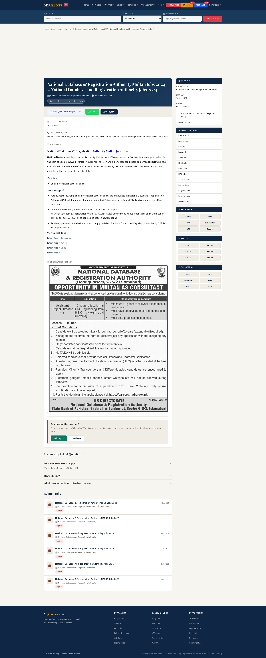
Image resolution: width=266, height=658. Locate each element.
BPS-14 (188, 258)
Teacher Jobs (183, 179)
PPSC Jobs (182, 168)
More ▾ (161, 5)
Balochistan (210, 223)
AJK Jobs (118, 638)
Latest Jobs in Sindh (56, 247)
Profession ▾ (132, 5)
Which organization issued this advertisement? (67, 483)
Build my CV (58, 438)
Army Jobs (182, 157)
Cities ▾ (120, 5)
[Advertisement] (133, 54)
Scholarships (173, 653)
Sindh (210, 216)
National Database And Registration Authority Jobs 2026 (84, 533)
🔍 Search (48, 14)
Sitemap (144, 653)
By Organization (185, 653)
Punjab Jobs (183, 135)
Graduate (188, 280)
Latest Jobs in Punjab (57, 243)
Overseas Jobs (184, 201)
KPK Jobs (182, 146)
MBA (210, 280)
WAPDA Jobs (157, 643)
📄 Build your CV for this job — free (65, 111)
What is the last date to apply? (59, 463)
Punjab (188, 216)
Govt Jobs (96, 5)
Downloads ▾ (215, 5)
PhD (210, 286)
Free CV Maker (184, 122)
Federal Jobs (183, 152)
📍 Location (128, 13)
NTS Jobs (182, 174)
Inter (210, 274)
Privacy (219, 653)
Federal (210, 229)
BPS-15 (210, 251)
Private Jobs (162, 653)
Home (86, 5)
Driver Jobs (193, 638)
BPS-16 (210, 245)
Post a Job (202, 4)
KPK (188, 223)
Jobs (53, 29)
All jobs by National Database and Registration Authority (197, 115)
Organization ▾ (148, 5)
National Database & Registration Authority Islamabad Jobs (86, 503)
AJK (188, 229)
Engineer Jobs (184, 190)
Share (94, 111)
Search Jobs (213, 18)
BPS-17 (188, 245)
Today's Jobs (173, 5)
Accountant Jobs (196, 643)
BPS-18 (188, 251)
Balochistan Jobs (121, 633)
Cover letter (76, 438)
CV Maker (188, 4)
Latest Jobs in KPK (55, 252)
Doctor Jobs (183, 185)
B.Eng (188, 286)
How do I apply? (52, 475)
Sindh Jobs (182, 141)
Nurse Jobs (193, 633)
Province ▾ (109, 5)
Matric (188, 274)
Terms (212, 653)
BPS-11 (210, 258)
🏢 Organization (170, 14)
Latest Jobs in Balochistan (59, 238)
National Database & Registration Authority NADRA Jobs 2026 (87, 518)
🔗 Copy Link (109, 111)
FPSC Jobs (182, 163)
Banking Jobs (184, 196)
